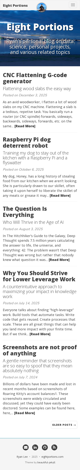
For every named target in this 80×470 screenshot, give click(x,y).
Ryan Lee (22, 456)
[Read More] (25, 126)
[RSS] (54, 447)
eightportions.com (52, 456)
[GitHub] (44, 447)
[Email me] (25, 447)
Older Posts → (64, 425)
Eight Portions (15, 5)
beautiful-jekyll (46, 462)
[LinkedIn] (35, 447)
